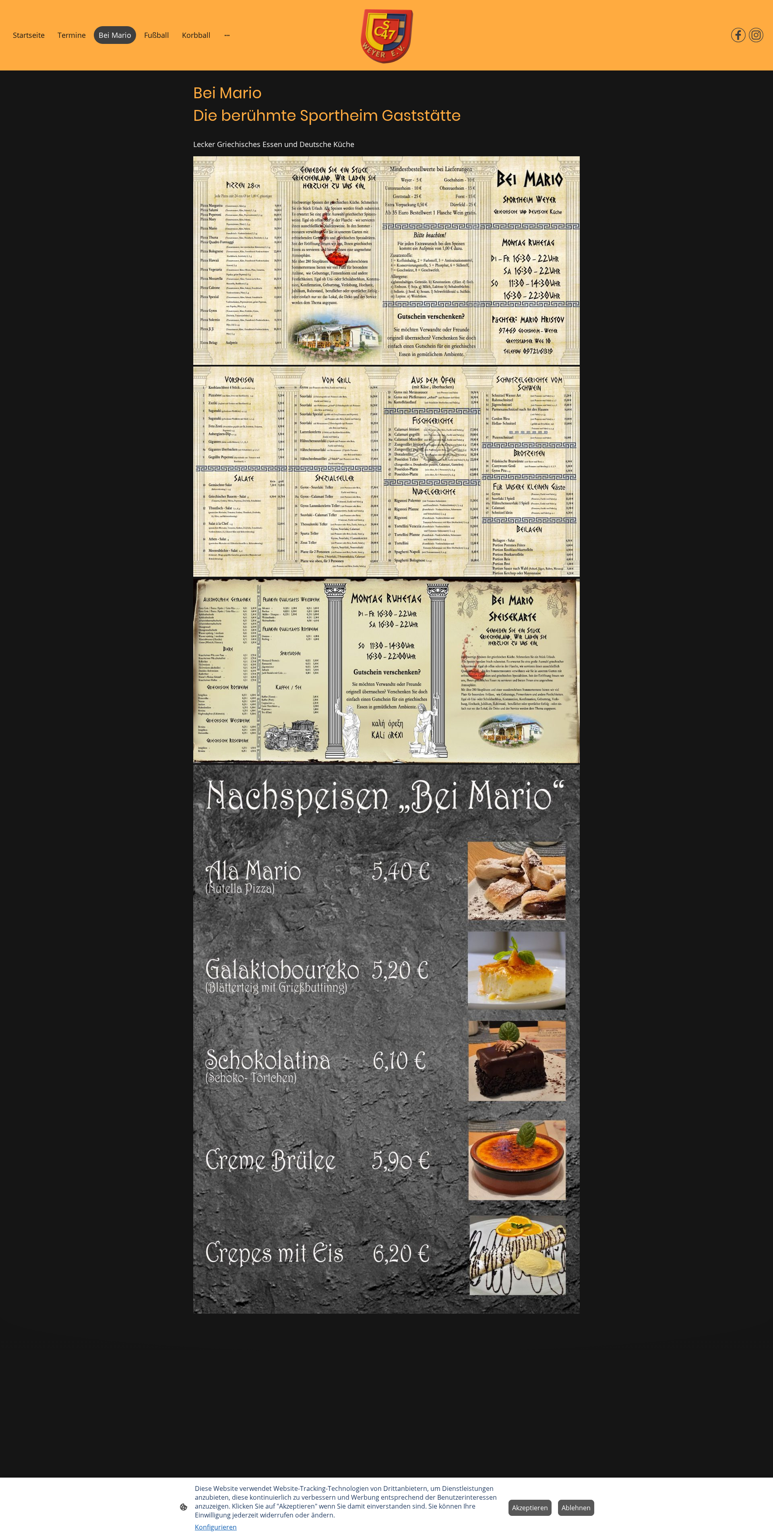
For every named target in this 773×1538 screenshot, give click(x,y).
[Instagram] (756, 35)
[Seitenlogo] (387, 35)
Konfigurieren (216, 1527)
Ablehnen (576, 1507)
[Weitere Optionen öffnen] (227, 35)
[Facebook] (738, 35)
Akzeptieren (530, 1507)
